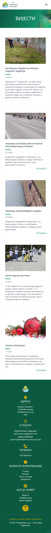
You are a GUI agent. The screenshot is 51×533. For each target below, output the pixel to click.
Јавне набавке (25, 500)
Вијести (25, 495)
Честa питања (25, 476)
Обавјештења (25, 498)
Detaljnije (41, 168)
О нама (25, 471)
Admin (48, 532)
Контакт (25, 474)
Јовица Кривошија (33, 519)
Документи (25, 479)
